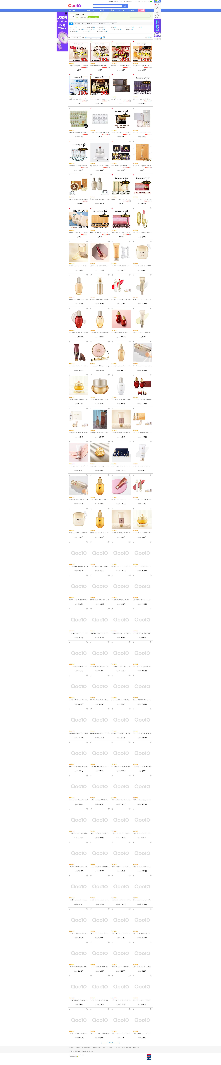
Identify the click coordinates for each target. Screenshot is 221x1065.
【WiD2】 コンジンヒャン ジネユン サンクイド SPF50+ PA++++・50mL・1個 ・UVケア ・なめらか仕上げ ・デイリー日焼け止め (100, 966)
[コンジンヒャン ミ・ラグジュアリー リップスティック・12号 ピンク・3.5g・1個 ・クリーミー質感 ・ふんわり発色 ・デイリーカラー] (142, 218)
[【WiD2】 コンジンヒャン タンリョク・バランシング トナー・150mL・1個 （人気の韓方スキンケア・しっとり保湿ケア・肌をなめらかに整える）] (142, 853)
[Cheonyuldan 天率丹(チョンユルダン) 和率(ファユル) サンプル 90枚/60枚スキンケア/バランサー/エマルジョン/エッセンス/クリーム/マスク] (99, 85)
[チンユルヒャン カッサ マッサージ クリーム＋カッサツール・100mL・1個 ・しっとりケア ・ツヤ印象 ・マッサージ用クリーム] (78, 352)
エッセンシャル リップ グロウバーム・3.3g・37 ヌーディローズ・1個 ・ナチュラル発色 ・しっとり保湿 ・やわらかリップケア (142, 499)
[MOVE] (141, 10)
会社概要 (71, 1047)
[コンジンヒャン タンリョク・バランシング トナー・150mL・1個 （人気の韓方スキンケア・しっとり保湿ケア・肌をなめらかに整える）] (99, 318)
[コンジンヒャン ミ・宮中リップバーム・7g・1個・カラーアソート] (99, 352)
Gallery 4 (149, 37)
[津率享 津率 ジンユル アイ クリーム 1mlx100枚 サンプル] (142, 185)
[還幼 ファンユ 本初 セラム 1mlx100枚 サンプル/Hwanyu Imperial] (142, 85)
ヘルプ (133, 1)
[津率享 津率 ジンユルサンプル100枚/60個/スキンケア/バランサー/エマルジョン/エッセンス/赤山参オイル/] (121, 52)
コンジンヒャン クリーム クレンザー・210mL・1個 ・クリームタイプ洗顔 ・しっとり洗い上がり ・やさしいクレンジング (78, 399)
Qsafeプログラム (136, 1047)
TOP (156, 39)
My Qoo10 (116, 1)
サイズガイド (157, 18)
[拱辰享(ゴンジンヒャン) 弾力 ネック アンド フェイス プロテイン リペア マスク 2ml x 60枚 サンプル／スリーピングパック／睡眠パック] (99, 218)
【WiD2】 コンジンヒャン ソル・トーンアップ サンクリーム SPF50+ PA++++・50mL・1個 (78, 1033)
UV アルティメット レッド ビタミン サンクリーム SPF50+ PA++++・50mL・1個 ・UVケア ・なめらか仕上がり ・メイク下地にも (121, 499)
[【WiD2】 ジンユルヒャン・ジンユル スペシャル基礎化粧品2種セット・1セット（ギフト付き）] (121, 953)
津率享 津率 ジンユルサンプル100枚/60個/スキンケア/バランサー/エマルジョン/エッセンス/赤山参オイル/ (121, 65)
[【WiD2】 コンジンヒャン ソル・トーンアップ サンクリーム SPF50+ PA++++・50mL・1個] (78, 1019)
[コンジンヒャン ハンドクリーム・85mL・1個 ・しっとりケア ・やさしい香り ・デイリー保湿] (121, 419)
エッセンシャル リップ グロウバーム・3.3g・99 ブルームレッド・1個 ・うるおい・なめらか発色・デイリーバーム (121, 299)
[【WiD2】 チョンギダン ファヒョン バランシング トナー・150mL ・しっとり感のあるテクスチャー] (121, 819)
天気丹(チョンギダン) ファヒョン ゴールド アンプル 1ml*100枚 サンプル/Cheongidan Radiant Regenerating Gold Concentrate (121, 132)
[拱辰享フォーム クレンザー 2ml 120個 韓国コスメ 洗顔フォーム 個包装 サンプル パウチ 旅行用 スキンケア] (78, 118)
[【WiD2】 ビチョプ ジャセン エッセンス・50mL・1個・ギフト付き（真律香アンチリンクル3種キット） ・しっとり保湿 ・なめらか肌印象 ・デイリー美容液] (121, 986)
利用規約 (78, 1047)
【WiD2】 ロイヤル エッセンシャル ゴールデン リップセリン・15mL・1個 (100, 900)
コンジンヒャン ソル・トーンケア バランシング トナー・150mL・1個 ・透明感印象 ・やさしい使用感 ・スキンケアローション (121, 399)
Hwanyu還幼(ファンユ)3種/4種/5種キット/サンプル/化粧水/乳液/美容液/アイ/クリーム (121, 165)
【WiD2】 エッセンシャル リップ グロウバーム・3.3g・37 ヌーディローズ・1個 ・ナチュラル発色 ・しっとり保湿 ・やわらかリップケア (121, 866)
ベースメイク (101, 27)
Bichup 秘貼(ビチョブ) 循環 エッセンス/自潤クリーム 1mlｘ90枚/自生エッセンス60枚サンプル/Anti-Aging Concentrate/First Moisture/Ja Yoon (78, 65)
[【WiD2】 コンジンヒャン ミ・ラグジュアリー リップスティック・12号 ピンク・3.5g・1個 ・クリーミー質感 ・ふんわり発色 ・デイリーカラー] (121, 919)
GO (104, 37)
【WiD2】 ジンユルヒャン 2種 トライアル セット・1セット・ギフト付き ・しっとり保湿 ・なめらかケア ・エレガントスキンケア (100, 800)
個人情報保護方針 (86, 1047)
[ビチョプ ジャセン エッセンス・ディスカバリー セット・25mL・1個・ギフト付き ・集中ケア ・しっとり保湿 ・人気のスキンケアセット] (142, 352)
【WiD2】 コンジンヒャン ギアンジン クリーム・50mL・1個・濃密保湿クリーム (100, 833)
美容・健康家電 (73, 31)
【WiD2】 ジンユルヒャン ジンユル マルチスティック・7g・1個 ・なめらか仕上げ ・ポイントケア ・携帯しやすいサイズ (142, 966)
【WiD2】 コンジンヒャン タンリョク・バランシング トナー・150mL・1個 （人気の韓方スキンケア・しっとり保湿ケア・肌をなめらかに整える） (142, 866)
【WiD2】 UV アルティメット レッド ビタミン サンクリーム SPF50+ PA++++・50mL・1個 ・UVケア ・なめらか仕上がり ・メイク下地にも (121, 900)
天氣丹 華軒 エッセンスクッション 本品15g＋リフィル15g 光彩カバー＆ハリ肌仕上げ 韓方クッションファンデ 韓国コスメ (78, 199)
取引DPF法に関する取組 (74, 1051)
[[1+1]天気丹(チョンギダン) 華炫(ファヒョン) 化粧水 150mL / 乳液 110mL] (99, 185)
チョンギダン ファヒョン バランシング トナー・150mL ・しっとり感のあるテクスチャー (100, 432)
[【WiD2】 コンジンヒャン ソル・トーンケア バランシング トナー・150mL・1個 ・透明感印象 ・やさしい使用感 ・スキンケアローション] (142, 819)
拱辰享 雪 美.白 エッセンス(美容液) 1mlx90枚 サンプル (78, 165)
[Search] (148, 16)
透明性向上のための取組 (87, 1051)
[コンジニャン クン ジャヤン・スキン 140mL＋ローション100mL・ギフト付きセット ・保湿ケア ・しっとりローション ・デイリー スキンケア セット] (121, 452)
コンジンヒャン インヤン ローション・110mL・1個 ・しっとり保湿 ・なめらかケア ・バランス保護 (100, 499)
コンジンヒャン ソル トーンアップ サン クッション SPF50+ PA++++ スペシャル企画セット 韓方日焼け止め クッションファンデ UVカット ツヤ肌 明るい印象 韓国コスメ (142, 132)
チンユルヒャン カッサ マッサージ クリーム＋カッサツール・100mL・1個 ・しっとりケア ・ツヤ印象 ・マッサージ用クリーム (78, 366)
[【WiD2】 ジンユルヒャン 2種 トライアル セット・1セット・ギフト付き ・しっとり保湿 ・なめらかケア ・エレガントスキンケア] (99, 786)
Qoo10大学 (147, 1)
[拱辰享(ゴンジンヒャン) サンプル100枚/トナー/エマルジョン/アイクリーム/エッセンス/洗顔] (142, 52)
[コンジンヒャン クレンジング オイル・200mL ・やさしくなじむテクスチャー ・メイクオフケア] (121, 352)
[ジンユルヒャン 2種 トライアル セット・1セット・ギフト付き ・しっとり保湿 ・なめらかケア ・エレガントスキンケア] (121, 318)
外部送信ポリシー (96, 1047)
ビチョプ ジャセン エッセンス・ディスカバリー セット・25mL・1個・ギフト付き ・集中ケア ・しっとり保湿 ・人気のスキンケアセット (142, 366)
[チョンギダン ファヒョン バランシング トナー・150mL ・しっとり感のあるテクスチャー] (99, 419)
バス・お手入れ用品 (102, 31)
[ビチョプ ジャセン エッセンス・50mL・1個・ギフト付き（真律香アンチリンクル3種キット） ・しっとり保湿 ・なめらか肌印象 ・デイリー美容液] (78, 485)
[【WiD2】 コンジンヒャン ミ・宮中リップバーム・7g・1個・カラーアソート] (142, 1019)
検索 (125, 6)
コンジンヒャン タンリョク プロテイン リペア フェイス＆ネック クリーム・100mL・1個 (121, 265)
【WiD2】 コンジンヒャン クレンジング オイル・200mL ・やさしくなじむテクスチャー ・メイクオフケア (142, 1000)
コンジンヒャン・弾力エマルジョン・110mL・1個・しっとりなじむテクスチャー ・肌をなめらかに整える (78, 299)
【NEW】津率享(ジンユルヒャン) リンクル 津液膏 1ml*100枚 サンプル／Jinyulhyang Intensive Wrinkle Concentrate (121, 232)
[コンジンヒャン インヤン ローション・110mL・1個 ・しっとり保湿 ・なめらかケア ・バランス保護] (99, 485)
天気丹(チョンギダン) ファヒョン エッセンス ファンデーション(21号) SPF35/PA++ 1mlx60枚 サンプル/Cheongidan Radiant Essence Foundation (121, 199)
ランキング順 (74, 37)
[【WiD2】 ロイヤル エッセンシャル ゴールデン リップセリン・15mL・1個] (99, 886)
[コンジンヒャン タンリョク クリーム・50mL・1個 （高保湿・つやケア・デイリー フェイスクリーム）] (99, 385)
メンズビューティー (90, 29)
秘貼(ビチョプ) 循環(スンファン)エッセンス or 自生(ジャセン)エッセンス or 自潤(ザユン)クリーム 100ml (78, 232)
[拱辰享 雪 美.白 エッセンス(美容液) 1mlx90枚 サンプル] (78, 152)
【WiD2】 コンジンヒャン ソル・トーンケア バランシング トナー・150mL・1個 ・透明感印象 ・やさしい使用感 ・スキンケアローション (142, 833)
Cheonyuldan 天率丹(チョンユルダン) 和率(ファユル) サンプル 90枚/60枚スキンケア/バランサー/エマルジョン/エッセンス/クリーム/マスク (100, 99)
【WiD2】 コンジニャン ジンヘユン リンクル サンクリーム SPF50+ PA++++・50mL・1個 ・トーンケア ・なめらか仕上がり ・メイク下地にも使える (100, 1000)
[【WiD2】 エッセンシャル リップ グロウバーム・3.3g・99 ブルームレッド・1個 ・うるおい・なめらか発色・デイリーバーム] (121, 1019)
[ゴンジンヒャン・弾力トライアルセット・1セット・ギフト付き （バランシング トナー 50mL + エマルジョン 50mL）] (142, 419)
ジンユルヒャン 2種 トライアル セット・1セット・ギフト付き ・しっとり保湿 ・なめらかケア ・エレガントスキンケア (121, 332)
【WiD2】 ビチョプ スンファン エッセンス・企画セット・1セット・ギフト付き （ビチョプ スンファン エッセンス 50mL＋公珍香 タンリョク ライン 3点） (78, 833)
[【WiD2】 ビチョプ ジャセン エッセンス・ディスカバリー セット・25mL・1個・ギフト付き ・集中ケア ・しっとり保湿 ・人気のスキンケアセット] (99, 919)
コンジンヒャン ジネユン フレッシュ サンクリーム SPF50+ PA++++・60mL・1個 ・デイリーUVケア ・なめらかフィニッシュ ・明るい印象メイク (142, 466)
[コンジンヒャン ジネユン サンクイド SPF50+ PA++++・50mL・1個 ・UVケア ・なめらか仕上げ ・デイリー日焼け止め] (142, 252)
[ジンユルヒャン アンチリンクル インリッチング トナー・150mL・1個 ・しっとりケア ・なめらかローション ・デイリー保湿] (78, 318)
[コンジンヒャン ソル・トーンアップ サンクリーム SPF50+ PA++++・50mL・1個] (78, 452)
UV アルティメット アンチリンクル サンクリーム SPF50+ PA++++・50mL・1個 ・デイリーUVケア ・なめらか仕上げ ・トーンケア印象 (142, 299)
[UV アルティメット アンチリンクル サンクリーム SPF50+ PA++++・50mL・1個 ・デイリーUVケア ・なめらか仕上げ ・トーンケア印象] (142, 285)
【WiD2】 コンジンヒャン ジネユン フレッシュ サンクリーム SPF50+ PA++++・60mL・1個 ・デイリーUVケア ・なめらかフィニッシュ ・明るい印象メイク (78, 900)
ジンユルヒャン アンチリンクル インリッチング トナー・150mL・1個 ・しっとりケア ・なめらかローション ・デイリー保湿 (78, 332)
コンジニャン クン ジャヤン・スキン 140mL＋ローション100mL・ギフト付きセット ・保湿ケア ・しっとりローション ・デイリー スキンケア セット (121, 466)
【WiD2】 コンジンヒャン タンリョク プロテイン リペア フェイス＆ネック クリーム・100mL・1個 (142, 900)
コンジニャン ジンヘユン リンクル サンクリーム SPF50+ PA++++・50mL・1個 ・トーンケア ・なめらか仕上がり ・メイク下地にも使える (142, 332)
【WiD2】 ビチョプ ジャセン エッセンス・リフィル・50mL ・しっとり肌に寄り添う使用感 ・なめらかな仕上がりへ (142, 933)
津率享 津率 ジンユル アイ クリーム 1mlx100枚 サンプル (142, 199)
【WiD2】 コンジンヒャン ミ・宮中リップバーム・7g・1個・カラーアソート (142, 1033)
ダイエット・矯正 (116, 29)
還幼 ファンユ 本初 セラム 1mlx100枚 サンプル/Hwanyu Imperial (142, 99)
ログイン (111, 1)
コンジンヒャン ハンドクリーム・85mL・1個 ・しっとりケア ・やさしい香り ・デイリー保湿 (121, 432)
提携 (104, 1047)
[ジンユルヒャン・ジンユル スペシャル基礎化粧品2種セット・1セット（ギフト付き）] (142, 385)
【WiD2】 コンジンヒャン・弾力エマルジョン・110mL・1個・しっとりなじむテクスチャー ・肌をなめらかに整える (100, 1033)
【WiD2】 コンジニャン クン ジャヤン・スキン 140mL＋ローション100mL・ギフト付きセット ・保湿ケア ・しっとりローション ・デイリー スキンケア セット (142, 800)
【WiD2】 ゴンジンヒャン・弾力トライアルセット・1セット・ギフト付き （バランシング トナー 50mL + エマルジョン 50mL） (100, 866)
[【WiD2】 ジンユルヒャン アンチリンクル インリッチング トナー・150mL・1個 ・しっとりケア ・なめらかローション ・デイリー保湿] (78, 853)
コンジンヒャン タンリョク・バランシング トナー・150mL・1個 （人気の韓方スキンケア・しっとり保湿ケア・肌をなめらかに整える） (100, 332)
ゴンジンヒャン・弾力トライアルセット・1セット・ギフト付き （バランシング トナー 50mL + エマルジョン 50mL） (142, 432)
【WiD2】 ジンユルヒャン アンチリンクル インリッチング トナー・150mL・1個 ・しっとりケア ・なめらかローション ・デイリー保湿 (78, 866)
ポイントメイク (129, 27)
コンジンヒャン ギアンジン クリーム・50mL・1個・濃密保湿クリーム (100, 466)
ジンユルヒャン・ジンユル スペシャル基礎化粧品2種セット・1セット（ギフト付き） (142, 399)
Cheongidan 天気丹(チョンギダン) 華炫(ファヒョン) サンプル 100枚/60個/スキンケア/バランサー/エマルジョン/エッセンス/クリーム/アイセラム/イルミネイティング (100, 65)
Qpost (129, 1)
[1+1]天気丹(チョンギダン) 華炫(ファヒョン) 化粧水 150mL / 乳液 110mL (100, 199)
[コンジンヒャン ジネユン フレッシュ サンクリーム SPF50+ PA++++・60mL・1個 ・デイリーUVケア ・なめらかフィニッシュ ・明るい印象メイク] (142, 452)
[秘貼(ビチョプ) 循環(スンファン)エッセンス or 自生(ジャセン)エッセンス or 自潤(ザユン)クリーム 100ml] (78, 218)
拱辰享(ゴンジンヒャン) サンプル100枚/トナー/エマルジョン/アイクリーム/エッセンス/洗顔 (142, 65)
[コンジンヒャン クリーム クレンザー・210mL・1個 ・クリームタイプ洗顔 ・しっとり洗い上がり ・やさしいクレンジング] (78, 385)
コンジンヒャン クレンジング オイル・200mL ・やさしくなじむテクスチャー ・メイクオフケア (121, 366)
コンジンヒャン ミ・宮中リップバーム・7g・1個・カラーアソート (100, 366)
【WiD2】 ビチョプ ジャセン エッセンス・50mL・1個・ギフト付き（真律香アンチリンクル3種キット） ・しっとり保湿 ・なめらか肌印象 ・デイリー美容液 (121, 1000)
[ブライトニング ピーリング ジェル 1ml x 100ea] (99, 118)
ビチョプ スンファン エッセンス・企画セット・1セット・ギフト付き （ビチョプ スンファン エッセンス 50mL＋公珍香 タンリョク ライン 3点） (78, 432)
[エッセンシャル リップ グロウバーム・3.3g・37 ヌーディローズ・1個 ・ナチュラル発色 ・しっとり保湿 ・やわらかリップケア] (142, 485)
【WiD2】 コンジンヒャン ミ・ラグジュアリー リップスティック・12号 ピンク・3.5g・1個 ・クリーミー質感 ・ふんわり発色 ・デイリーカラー (121, 933)
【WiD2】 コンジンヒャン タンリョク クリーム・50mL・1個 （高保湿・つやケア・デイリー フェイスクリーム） (78, 966)
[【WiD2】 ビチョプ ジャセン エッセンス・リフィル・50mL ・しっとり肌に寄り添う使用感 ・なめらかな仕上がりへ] (142, 919)
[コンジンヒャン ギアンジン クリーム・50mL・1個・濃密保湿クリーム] (99, 452)
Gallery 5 (151, 37)
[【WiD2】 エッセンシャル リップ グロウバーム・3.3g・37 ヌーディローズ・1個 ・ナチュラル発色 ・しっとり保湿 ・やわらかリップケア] (121, 853)
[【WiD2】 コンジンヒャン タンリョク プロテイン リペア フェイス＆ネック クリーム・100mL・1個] (142, 886)
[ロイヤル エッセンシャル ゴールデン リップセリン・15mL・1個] (78, 252)
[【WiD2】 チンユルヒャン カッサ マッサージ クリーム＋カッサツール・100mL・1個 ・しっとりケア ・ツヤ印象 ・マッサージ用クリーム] (78, 919)
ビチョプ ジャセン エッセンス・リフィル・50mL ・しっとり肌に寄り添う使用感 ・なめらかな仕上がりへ (100, 299)
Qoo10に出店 (139, 1)
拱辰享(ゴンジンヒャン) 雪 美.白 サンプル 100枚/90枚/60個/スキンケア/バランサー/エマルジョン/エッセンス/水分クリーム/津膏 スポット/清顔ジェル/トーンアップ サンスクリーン (78, 99)
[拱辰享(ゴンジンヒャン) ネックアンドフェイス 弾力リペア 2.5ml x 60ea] (121, 85)
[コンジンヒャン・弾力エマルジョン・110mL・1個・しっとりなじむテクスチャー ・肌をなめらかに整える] (78, 285)
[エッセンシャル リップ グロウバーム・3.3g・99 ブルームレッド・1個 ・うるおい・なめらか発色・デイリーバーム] (121, 285)
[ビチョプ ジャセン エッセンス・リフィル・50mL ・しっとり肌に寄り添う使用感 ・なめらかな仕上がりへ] (99, 285)
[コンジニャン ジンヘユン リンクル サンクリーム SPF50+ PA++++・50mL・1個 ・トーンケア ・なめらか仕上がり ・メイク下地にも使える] (142, 318)
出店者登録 (110, 1047)
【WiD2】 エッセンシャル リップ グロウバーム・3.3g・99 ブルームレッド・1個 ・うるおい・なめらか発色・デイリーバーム (121, 1033)
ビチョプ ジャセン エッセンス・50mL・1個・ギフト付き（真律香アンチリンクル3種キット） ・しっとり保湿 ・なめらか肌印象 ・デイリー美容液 (78, 499)
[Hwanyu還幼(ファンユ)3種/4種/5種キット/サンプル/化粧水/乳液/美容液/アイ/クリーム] (121, 152)
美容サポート (129, 29)
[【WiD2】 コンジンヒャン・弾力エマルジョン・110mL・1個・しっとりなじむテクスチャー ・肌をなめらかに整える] (99, 1019)
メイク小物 (101, 29)
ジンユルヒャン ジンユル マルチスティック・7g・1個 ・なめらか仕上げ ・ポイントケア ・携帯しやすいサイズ (100, 265)
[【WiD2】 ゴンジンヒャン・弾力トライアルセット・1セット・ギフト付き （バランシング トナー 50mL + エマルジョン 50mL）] (99, 853)
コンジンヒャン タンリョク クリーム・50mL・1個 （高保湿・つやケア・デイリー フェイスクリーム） (100, 399)
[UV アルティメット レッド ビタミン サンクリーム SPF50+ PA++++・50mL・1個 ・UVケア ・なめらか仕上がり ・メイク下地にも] (121, 485)
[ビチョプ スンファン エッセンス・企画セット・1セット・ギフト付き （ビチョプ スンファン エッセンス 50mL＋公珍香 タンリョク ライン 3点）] (78, 419)
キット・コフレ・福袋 (89, 27)
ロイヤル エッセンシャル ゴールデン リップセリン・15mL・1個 (78, 265)
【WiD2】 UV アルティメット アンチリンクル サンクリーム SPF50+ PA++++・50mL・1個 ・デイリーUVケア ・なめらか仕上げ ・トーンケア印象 (121, 800)
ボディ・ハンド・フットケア (77, 29)
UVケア (113, 27)
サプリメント (86, 31)
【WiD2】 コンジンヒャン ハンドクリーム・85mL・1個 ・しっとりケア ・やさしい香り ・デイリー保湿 (78, 1000)
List (146, 37)
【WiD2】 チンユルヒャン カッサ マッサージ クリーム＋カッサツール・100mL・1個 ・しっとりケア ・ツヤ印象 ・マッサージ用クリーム (78, 933)
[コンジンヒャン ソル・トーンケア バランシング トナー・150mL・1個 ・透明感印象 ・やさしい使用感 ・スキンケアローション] (121, 385)
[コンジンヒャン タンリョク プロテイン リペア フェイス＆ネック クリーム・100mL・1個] (121, 252)
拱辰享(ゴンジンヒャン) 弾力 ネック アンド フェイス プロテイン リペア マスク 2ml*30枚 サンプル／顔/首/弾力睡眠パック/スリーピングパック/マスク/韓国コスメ (142, 165)
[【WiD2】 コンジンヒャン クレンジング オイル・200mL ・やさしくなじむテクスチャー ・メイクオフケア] (142, 986)
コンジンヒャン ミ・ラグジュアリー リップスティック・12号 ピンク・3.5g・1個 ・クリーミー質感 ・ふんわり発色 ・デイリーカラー (142, 232)
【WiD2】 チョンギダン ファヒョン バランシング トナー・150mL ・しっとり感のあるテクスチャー (121, 833)
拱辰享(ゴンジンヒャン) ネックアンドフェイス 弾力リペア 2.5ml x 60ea (121, 99)
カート (157, 8)
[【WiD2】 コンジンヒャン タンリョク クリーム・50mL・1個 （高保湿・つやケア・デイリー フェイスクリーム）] (78, 953)
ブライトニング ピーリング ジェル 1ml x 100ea (100, 132)
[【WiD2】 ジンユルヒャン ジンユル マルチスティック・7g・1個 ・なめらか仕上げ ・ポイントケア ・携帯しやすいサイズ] (142, 953)
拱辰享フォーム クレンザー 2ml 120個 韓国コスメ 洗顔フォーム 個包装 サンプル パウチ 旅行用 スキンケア (78, 132)
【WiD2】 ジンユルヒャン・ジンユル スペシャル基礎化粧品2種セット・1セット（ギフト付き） (121, 966)
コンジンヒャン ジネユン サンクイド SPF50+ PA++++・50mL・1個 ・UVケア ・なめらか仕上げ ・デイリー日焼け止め (142, 265)
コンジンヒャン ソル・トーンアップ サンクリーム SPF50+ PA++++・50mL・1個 (78, 466)
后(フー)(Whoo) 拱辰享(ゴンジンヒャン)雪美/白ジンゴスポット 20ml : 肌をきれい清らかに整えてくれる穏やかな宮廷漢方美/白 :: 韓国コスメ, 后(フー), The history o (100, 165)
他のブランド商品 (92, 17)
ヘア (140, 27)
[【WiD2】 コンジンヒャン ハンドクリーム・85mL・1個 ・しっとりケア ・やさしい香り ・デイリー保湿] (78, 986)
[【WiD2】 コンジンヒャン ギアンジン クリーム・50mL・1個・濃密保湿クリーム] (99, 819)
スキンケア (73, 27)
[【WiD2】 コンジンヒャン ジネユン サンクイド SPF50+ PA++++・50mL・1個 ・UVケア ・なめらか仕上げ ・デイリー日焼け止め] (99, 953)
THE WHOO (80, 15)
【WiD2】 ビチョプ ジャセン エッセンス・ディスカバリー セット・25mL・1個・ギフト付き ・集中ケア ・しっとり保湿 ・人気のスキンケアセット (100, 933)
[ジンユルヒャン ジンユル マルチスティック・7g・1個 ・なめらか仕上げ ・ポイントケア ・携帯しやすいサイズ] (99, 252)
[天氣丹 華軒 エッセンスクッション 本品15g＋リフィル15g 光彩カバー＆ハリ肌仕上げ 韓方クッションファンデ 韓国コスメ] (78, 185)
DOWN (159, 39)
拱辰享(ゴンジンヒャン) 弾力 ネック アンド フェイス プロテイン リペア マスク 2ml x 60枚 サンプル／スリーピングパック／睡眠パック (100, 232)
